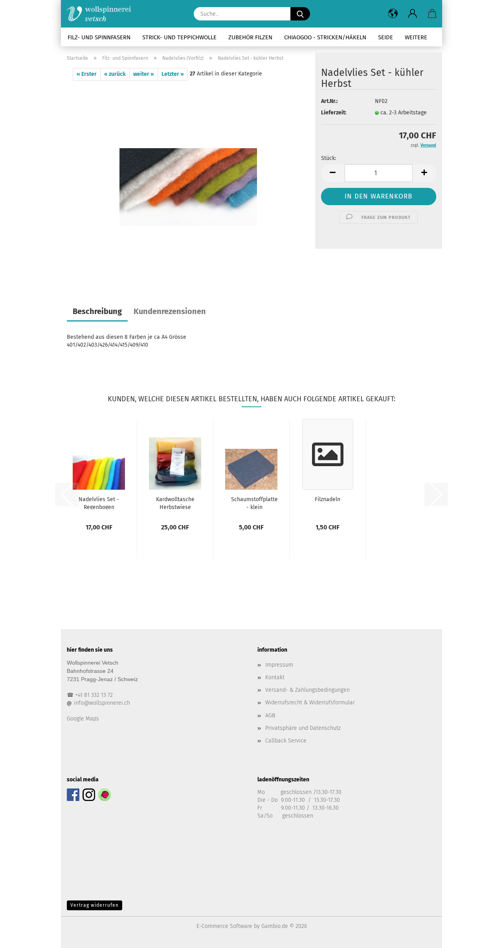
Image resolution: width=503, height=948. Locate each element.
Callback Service (286, 740)
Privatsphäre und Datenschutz (303, 728)
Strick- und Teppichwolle (179, 37)
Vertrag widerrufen (94, 905)
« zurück (115, 74)
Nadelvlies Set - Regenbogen (99, 502)
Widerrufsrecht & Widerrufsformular (310, 702)
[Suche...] (300, 13)
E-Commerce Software (224, 926)
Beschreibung (97, 311)
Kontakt (275, 677)
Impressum (279, 664)
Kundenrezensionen (170, 311)
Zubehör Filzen (250, 37)
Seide (385, 37)
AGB (270, 715)
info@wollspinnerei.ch (102, 703)
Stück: (328, 158)
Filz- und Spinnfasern (99, 37)
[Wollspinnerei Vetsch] (102, 14)
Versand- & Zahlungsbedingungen (307, 690)
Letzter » (173, 74)
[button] (393, 14)
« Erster (87, 74)
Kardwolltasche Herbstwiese (175, 502)
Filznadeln (327, 499)
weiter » (143, 74)
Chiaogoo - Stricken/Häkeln (325, 37)
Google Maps (83, 718)
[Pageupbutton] (481, 936)
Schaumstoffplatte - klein (254, 502)
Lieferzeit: (333, 112)
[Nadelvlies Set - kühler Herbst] (188, 178)
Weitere (416, 37)
